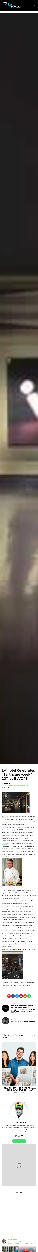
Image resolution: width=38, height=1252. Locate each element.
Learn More (19, 1141)
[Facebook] (13, 996)
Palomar (4, 825)
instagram (19, 1135)
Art (3, 785)
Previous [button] (30, 1036)
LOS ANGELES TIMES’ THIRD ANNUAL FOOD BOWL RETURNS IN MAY (19, 1089)
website (19, 949)
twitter (15, 1135)
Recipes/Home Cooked (23, 785)
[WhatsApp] (29, 996)
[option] (19, 1068)
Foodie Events (10, 785)
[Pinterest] (21, 996)
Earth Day (5, 816)
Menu (34, 5)
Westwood (21, 920)
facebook (12, 1135)
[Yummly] (25, 996)
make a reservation (19, 941)
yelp (25, 1135)
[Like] (9, 996)
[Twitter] (17, 996)
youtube (22, 1135)
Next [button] (34, 1036)
